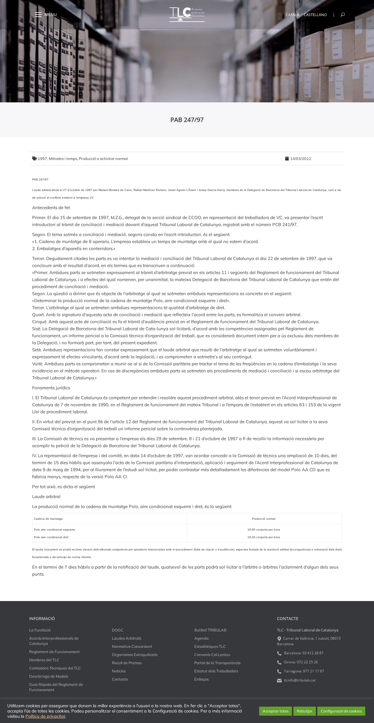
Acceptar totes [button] (275, 711)
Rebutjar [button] (304, 711)
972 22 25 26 (307, 662)
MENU (50, 14)
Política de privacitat (45, 716)
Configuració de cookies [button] (341, 711)
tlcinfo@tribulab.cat (299, 680)
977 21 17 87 (313, 671)
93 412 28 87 (312, 652)
